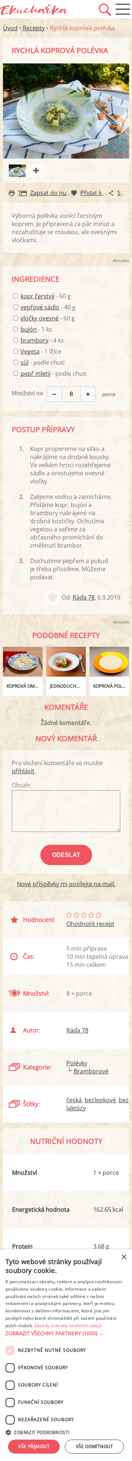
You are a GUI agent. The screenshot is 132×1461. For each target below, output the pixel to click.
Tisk (23, 193)
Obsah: (21, 785)
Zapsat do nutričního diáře (67, 193)
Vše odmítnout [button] (94, 1446)
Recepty (34, 28)
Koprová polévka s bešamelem (111, 686)
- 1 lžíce (41, 351)
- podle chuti (43, 362)
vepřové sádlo (40, 307)
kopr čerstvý (38, 296)
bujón (29, 329)
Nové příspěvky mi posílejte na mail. (66, 884)
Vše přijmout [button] (34, 1446)
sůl (25, 362)
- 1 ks (36, 329)
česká (74, 1100)
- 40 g (48, 307)
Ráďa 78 (84, 597)
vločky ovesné (40, 318)
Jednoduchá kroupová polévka (68, 686)
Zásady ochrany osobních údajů (68, 1325)
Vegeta (30, 351)
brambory (34, 340)
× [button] (123, 1257)
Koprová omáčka (25, 686)
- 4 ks (42, 340)
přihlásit (23, 771)
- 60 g (46, 296)
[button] (66, 1333)
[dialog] (66, 1355)
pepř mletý (36, 373)
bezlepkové (100, 1100)
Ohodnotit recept (90, 924)
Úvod (10, 28)
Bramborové (91, 1071)
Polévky (76, 1063)
